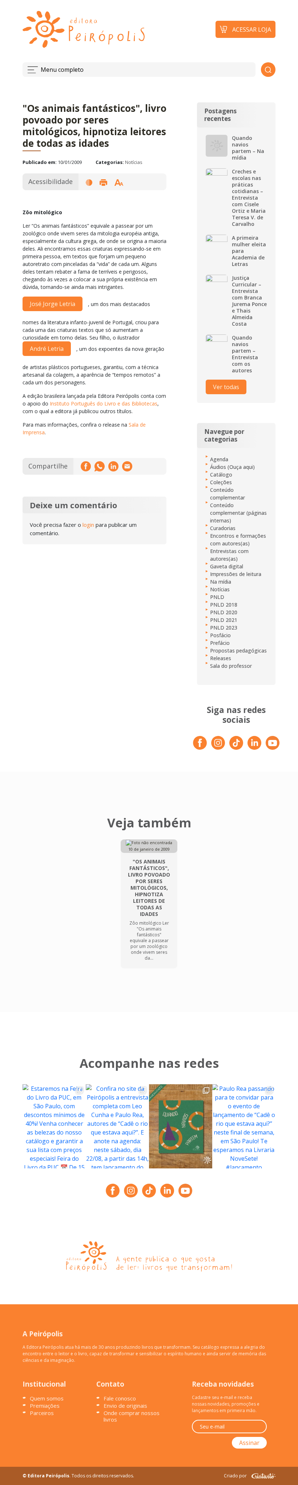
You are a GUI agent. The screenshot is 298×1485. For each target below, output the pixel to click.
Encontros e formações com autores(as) (238, 539)
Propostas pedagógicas (238, 650)
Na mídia (220, 581)
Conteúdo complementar (227, 493)
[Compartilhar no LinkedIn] (113, 466)
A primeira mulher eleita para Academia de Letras (249, 251)
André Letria (47, 349)
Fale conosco (120, 1398)
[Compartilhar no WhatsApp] (99, 466)
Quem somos (47, 1398)
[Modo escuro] (89, 182)
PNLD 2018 (223, 604)
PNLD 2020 (223, 612)
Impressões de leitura (235, 574)
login (88, 524)
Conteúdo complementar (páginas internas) (238, 513)
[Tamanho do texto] (118, 182)
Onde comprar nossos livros (132, 1416)
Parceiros (42, 1413)
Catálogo (221, 474)
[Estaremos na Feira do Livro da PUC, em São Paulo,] (54, 1126)
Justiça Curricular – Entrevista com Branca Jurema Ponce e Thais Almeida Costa (249, 301)
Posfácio (220, 635)
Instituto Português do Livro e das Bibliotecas (103, 403)
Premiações (45, 1405)
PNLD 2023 (223, 627)
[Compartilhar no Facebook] (86, 466)
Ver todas (226, 387)
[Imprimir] (103, 182)
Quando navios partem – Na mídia (248, 148)
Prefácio (220, 642)
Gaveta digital (226, 566)
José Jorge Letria (52, 304)
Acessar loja (251, 30)
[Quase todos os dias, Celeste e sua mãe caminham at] (180, 1126)
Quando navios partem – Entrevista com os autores (245, 354)
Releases (220, 658)
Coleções (221, 482)
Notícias (133, 162)
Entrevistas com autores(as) (229, 555)
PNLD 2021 (223, 619)
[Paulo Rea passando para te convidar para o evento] (243, 1126)
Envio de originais (125, 1405)
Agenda (219, 459)
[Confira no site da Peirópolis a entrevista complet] (117, 1126)
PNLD (217, 596)
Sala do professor (231, 665)
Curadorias (222, 528)
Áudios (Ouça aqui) (232, 466)
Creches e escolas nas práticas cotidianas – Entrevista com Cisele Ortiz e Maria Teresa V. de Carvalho (249, 197)
